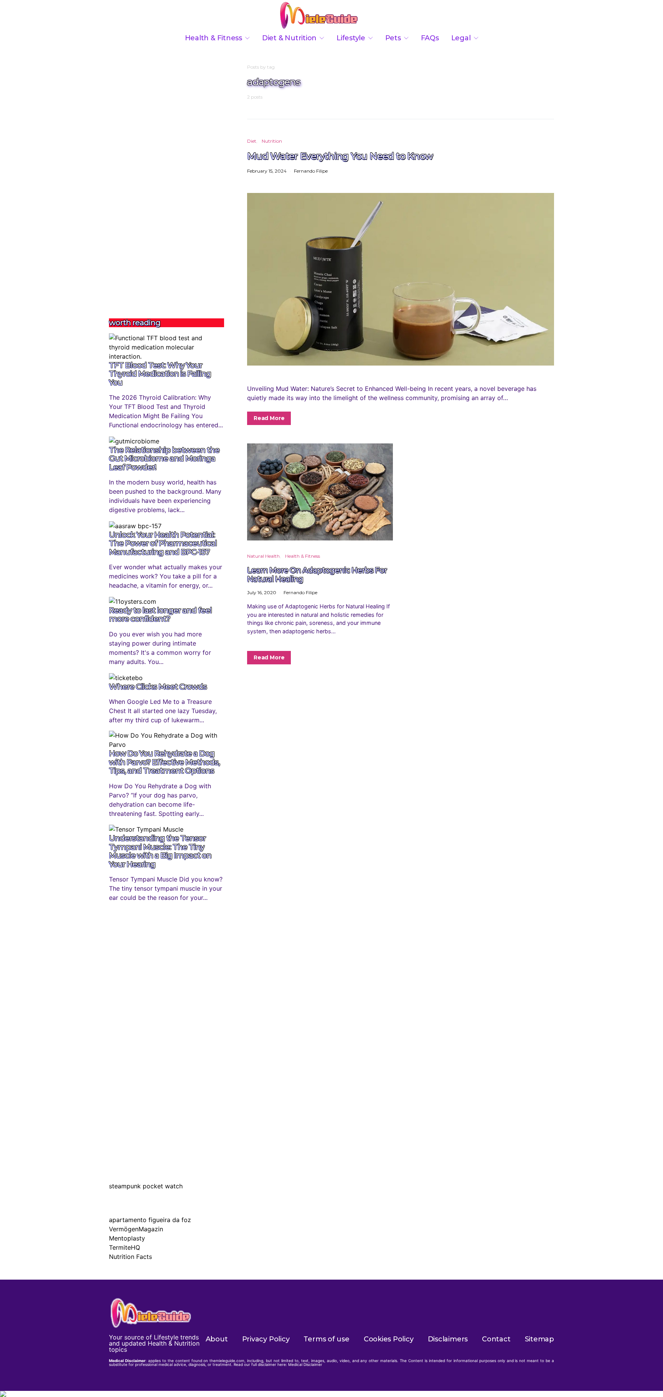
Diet (251, 141)
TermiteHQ (124, 1247)
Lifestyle (350, 38)
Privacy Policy (266, 1339)
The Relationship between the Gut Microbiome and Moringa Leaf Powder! (164, 458)
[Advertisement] (166, 179)
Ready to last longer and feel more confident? (160, 615)
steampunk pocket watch (146, 1186)
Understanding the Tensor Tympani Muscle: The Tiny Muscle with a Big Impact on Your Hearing (160, 851)
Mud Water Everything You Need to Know (340, 155)
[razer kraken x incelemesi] (331, 1394)
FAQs (430, 38)
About (217, 1339)
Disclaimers (448, 1339)
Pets (393, 38)
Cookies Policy (389, 1339)
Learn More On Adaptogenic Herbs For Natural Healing (317, 574)
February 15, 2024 (267, 171)
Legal (461, 38)
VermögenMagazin (136, 1229)
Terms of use (326, 1339)
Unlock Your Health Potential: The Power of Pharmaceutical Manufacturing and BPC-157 (163, 543)
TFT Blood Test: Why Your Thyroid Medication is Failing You (160, 374)
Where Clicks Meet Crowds (158, 686)
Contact (496, 1339)
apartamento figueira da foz (150, 1220)
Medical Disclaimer (305, 1364)
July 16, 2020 (261, 592)
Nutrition (272, 141)
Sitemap (539, 1339)
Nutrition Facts (130, 1256)
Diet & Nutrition (289, 38)
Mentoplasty (127, 1238)
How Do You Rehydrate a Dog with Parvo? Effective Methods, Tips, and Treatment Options (164, 762)
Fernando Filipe (311, 171)
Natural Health (263, 556)
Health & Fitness (213, 38)
